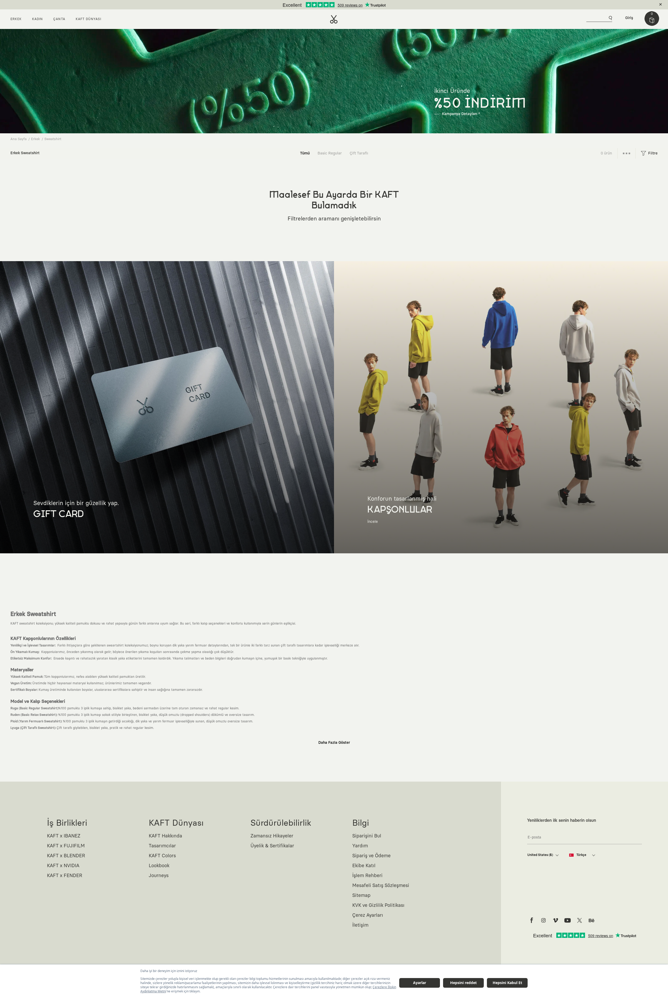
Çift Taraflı (359, 153)
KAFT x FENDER (64, 875)
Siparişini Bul (366, 836)
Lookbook (159, 866)
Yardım (360, 846)
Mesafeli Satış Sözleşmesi (380, 885)
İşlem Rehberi (367, 875)
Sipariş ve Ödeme (371, 856)
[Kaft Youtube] (567, 920)
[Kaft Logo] (334, 19)
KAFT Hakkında (165, 836)
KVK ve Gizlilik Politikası (378, 905)
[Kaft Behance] (591, 920)
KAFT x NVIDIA (63, 866)
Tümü (305, 153)
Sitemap (361, 895)
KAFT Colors (162, 856)
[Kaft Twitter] (579, 920)
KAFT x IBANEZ (63, 836)
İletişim (360, 925)
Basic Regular (330, 153)
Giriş (629, 18)
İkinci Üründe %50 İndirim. (325, 5)
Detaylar (356, 5)
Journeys (159, 875)
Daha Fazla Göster (334, 743)
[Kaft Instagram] (543, 920)
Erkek (35, 139)
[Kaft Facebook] (531, 920)
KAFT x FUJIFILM (66, 846)
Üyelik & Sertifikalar (272, 846)
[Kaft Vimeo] (555, 920)
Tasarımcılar (162, 846)
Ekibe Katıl (363, 866)
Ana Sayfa (18, 139)
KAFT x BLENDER (66, 856)
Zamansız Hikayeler (271, 836)
